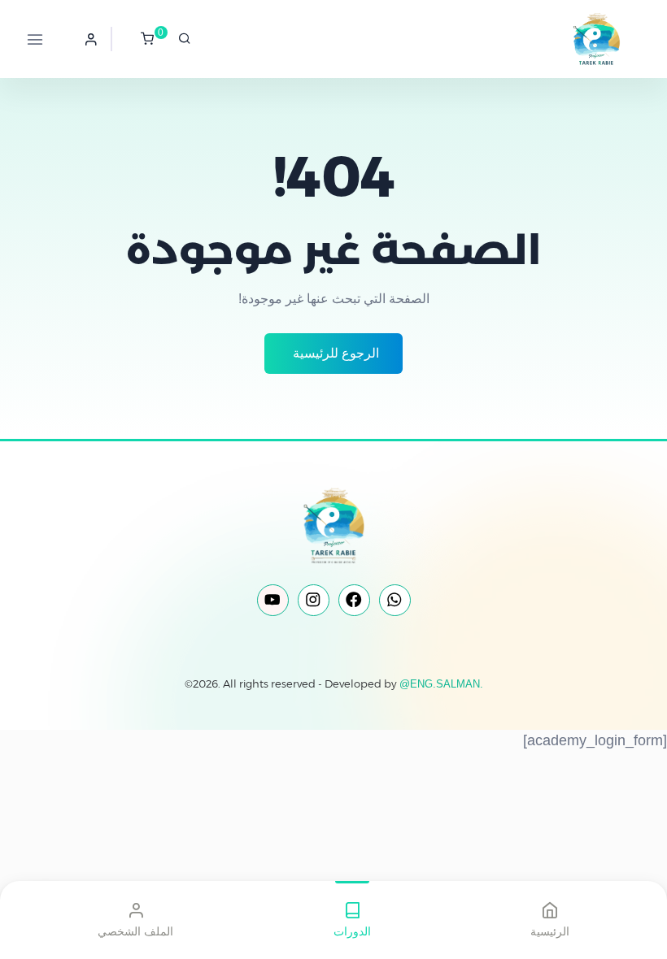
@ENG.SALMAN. (441, 684)
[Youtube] (273, 600)
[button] (91, 39)
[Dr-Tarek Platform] (578, 39)
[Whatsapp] (395, 600)
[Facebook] (354, 600)
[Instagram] (313, 600)
